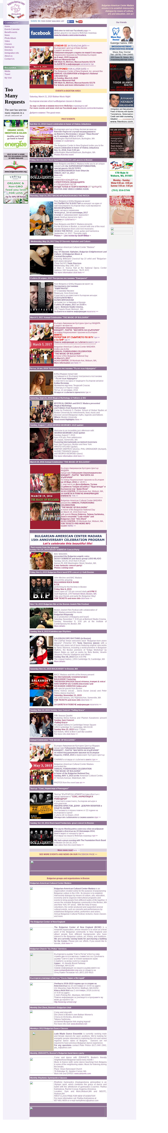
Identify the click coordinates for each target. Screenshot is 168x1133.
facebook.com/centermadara (90, 108)
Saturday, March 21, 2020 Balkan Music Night (50, 96)
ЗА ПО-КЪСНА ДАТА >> (78, 46)
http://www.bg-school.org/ (65, 1002)
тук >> (97, 337)
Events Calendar (12, 29)
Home (7, 26)
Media (7, 71)
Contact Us (9, 59)
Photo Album (10, 38)
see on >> (80, 782)
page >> (87, 30)
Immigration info (12, 53)
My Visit (8, 78)
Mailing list (9, 47)
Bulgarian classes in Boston (69, 101)
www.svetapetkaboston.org (66, 970)
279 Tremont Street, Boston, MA (82, 594)
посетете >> (92, 311)
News (7, 35)
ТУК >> (75, 496)
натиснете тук (87, 64)
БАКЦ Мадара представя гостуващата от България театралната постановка (78, 376)
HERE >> (71, 526)
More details (59, 626)
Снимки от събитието (64, 141)
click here (89, 85)
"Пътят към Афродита (84, 368)
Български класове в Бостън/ (43, 101)
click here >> (86, 598)
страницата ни (80, 106)
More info (58, 175)
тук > (80, 217)
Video (7, 41)
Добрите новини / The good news (45, 113)
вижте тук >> (94, 342)
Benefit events (11, 32)
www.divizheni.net (79, 1024)
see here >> (76, 363)
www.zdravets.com (82, 1073)
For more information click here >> (69, 272)
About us (8, 56)
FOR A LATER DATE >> (78, 69)
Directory (9, 50)
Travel (7, 74)
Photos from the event (64, 155)
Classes (8, 44)
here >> (78, 419)
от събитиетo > (69, 219)
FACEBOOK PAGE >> (87, 854)
